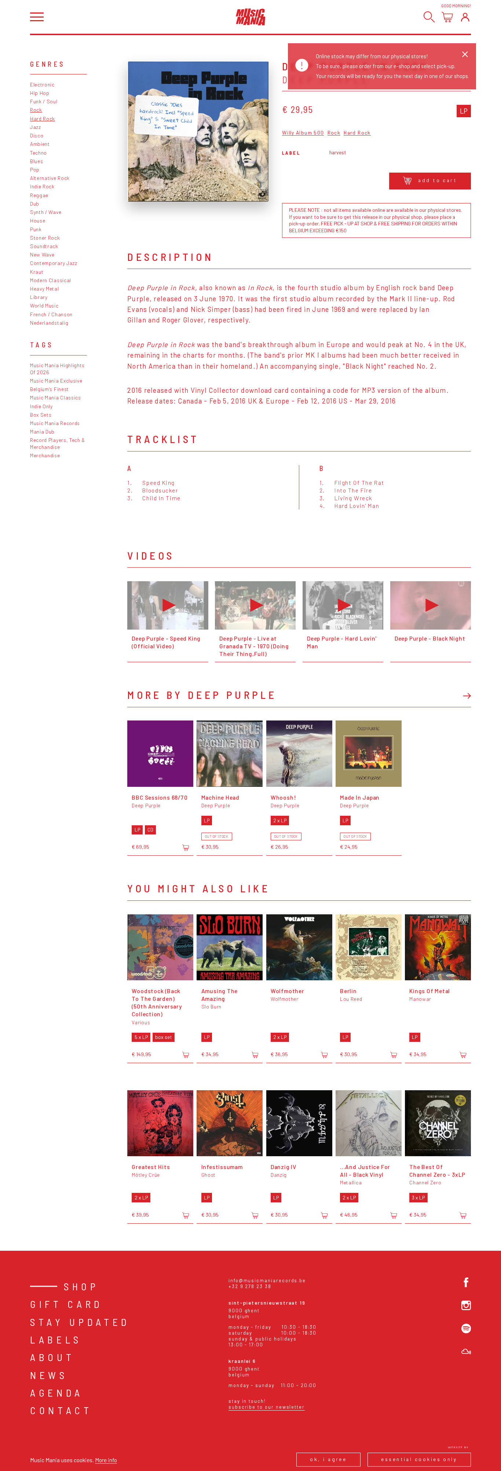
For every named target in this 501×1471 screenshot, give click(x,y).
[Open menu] (37, 17)
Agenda (56, 1392)
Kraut (36, 272)
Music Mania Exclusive (56, 380)
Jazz (35, 127)
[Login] (465, 17)
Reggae (39, 195)
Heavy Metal (44, 288)
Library (39, 297)
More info (106, 1459)
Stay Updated (80, 1322)
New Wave (42, 254)
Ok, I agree (328, 1459)
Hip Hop (40, 93)
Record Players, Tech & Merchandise (57, 443)
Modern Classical (50, 280)
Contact (61, 1410)
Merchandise (45, 455)
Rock (36, 110)
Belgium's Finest (49, 389)
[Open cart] (447, 17)
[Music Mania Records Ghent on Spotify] (466, 1328)
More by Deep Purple (202, 694)
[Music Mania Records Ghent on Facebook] (466, 1282)
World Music (44, 305)
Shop (81, 1286)
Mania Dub (42, 431)
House (37, 220)
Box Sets (41, 415)
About (52, 1357)
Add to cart (437, 180)
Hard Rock (42, 118)
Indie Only (41, 406)
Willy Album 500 (303, 133)
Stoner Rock (45, 238)
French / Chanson (51, 314)
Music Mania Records (55, 423)
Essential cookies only (419, 1459)
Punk (36, 229)
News (49, 1375)
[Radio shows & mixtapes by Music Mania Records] (466, 1351)
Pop (35, 169)
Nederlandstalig (49, 323)
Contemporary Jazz (53, 263)
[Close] (465, 54)
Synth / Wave (45, 212)
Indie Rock (42, 186)
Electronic (42, 84)
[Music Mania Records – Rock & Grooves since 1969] (251, 17)
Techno (38, 153)
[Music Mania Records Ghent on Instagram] (466, 1305)
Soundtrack (44, 246)
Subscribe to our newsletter (266, 1407)
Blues (36, 161)
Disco (36, 135)
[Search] (429, 17)
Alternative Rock (50, 178)
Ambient (40, 144)
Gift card (66, 1304)
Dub (34, 203)
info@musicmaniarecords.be (267, 1280)
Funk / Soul (44, 101)
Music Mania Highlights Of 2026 (57, 368)
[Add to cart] (185, 847)
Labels (56, 1339)
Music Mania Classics (55, 397)
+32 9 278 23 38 (249, 1286)
